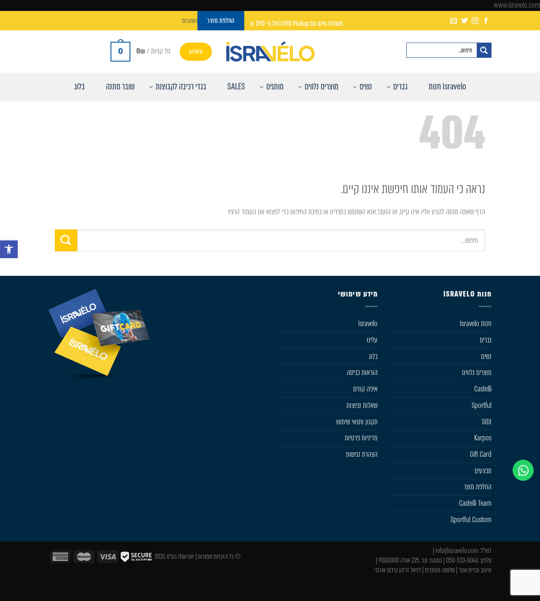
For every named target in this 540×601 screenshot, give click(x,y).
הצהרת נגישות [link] (362, 454)
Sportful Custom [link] (471, 519)
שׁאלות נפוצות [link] (362, 405)
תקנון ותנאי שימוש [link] (357, 421)
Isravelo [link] (368, 323)
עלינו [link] (372, 339)
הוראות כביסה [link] (362, 372)
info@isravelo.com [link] (456, 550)
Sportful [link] (481, 405)
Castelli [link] (482, 388)
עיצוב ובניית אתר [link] (475, 570)
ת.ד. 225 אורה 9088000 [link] (402, 560)
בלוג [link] (373, 356)
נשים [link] (486, 356)
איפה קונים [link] (365, 388)
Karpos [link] (482, 437)
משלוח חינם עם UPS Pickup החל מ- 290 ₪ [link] (296, 23)
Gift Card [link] (480, 454)
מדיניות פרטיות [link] (361, 437)
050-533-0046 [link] (462, 560)
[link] (9, 249)
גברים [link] (485, 339)
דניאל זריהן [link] (410, 570)
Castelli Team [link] (475, 503)
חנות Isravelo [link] (475, 323)
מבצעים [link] (483, 470)
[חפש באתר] (484, 50)
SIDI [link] (486, 421)
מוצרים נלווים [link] (476, 372)
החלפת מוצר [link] (477, 486)
